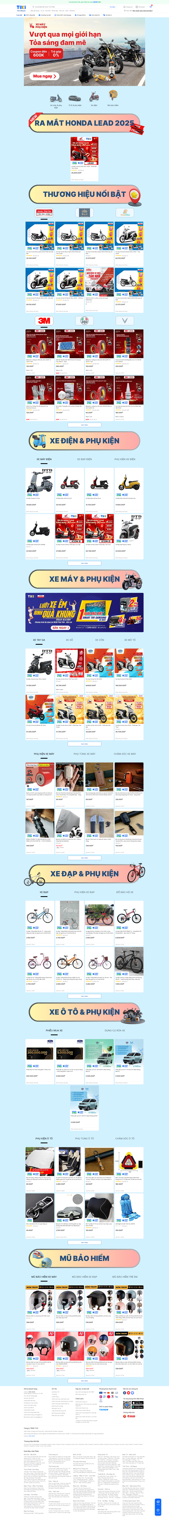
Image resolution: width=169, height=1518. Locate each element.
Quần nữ (60, 1456)
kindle (101, 1444)
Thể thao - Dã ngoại (106, 1460)
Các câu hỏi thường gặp (30, 1396)
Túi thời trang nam (55, 1509)
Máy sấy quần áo (131, 1463)
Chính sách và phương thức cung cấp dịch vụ (86, 1413)
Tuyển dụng (55, 1396)
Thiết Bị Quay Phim (132, 1496)
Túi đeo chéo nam (58, 1511)
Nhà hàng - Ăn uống (107, 1494)
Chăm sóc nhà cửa (34, 1482)
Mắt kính (88, 1463)
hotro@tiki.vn (38, 1414)
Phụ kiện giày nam (57, 1496)
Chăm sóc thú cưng (78, 1503)
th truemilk (44, 1444)
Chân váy (60, 1460)
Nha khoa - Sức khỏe (108, 1496)
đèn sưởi (131, 1503)
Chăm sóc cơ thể (32, 1500)
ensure (58, 1444)
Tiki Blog (54, 1394)
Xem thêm (84, 425)
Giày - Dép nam (54, 1491)
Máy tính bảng (32, 1491)
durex (63, 1444)
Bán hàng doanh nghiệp (58, 1413)
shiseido (26, 1446)
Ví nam (50, 1511)
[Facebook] (124, 1392)
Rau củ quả (30, 1473)
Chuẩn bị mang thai (32, 1466)
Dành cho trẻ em (32, 1479)
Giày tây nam (60, 1493)
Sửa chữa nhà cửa (81, 1489)
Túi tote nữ (59, 1505)
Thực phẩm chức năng (33, 1498)
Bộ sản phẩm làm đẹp (34, 1506)
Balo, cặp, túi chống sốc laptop (84, 1457)
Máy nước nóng (133, 1461)
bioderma (68, 1444)
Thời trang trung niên (58, 1463)
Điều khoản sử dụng (57, 1406)
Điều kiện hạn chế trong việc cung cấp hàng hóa (86, 1404)
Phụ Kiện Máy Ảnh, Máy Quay (130, 1488)
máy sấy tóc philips (134, 1504)
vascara (26, 1444)
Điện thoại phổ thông (33, 1489)
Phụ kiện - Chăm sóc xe (104, 1503)
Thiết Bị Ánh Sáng (133, 1489)
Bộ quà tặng (81, 1511)
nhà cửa (61, 10)
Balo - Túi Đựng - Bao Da (133, 1493)
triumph (91, 1444)
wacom (112, 1444)
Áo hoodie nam (56, 1471)
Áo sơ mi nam (59, 1470)
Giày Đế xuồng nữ (59, 1488)
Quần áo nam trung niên (58, 1476)
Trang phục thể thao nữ (128, 1468)
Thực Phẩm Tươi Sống (31, 1469)
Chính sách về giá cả (81, 1401)
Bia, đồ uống (30, 1478)
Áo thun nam (52, 1468)
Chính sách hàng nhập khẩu (31, 1412)
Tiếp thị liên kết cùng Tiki (59, 1411)
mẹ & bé (48, 10)
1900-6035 (32, 1392)
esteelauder (36, 1444)
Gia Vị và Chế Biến (81, 1506)
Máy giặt (128, 1460)
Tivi (127, 1461)
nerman (106, 1444)
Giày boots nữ (55, 1486)
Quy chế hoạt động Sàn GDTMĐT (85, 1392)
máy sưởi (125, 1503)
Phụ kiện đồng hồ (81, 1472)
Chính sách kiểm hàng (30, 1405)
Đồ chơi (41, 1456)
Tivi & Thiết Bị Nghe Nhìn (108, 1468)
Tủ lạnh (128, 1458)
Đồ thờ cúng (79, 1496)
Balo (74, 1456)
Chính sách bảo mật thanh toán (60, 1399)
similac (131, 1444)
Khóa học (112, 1491)
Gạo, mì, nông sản (33, 1476)
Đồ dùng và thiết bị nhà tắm (84, 1493)
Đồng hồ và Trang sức (80, 1468)
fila (45, 1446)
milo (76, 1444)
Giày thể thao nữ (136, 1479)
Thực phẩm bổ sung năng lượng (133, 1480)
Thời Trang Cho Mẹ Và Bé (31, 1456)
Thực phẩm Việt (38, 1473)
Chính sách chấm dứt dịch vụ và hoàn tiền (86, 1417)
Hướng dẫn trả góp (29, 1410)
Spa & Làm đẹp (110, 1493)
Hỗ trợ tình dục (38, 1506)
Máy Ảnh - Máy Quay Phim (131, 1486)
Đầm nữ (55, 1456)
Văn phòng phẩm (112, 1511)
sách (66, 10)
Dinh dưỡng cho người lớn (34, 1463)
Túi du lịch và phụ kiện (83, 1456)
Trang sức (76, 1471)
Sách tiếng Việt (102, 1511)
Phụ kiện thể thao (133, 1471)
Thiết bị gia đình (39, 1513)
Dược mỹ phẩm (39, 1507)
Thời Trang (113, 1456)
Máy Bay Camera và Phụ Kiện (133, 1496)
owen (53, 1444)
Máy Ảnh (137, 1497)
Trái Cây (26, 1471)
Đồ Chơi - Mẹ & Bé (30, 1454)
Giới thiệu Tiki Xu (56, 1408)
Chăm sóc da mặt (29, 1496)
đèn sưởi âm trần (130, 1514)
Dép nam (57, 1495)
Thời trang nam (54, 1466)
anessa (117, 1444)
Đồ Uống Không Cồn (83, 1509)
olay (126, 1444)
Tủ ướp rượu (140, 1463)
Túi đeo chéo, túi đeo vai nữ (56, 1504)
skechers (81, 1444)
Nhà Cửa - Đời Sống (80, 1486)
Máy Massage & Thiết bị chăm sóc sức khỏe (35, 1500)
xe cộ (42, 10)
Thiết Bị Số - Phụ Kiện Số (106, 1474)
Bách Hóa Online (79, 1501)
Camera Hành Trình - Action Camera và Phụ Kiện (133, 1491)
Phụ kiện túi (66, 1505)
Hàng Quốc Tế (102, 1454)
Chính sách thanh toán (82, 1408)
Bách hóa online (106, 1464)
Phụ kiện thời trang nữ (79, 1463)
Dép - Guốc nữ (61, 1483)
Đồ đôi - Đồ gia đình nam (61, 1473)
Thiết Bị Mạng (83, 1481)
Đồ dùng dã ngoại (134, 1470)
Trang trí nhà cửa (78, 1488)
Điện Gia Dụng (29, 1511)
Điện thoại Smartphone (30, 1488)
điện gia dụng (35, 10)
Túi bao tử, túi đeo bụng (63, 1512)
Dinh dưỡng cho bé (32, 1461)
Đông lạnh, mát (35, 1474)
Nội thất (81, 1491)
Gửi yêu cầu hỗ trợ (29, 1398)
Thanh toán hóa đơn (103, 1491)
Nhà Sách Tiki (102, 1509)
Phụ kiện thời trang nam (83, 1464)
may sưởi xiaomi (131, 1507)
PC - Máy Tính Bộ (81, 1482)
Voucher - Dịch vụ (104, 1489)
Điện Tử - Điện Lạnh (129, 1454)
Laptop (89, 1482)
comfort (136, 1444)
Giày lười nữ (63, 1486)
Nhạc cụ (86, 1496)
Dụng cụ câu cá (130, 1474)
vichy (41, 1446)
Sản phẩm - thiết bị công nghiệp (109, 1466)
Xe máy (103, 1504)
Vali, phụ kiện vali (90, 1458)
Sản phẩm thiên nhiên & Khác (34, 1502)
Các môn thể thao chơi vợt (133, 1477)
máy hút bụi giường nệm (132, 1510)
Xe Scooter (113, 1504)
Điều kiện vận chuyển (58, 1415)
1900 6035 (32, 1436)
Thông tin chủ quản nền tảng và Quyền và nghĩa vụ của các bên (86, 1421)
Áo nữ (50, 1456)
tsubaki (49, 1446)
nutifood (96, 1444)
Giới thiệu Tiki (55, 1392)
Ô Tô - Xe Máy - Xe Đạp (106, 1501)
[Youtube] (128, 1392)
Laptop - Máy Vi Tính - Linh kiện (84, 1476)
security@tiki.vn (37, 1417)
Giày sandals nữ (58, 1485)
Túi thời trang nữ (54, 1501)
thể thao (72, 10)
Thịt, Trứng (33, 1471)
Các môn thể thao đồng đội (133, 1476)
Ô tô (107, 1504)
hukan (37, 1446)
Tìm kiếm (112, 7)
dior (30, 1444)
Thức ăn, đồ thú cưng (33, 1481)
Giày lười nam (52, 1493)
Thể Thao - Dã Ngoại (129, 1466)
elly (73, 1444)
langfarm (32, 1446)
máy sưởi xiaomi (135, 1509)
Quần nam (59, 1468)
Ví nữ (66, 1504)
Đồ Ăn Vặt (79, 1507)
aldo (86, 1444)
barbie (49, 1444)
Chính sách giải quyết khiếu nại (60, 1403)
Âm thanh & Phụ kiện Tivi (129, 1456)
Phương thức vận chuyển (31, 1403)
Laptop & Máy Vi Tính (111, 1466)
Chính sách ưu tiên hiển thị (83, 1410)
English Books (107, 1513)
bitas (140, 1444)
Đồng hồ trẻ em (91, 1472)
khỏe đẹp (55, 10)
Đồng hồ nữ (83, 1471)
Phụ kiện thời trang (79, 1461)
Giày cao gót (52, 1483)
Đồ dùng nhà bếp (29, 1513)
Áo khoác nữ (61, 1458)
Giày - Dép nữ (53, 1481)
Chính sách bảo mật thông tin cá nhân (62, 1401)
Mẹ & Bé (108, 1463)
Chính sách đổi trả (29, 1407)
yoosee (122, 1444)
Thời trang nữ (53, 1454)
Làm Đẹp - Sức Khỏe (31, 1494)
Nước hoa (30, 1506)
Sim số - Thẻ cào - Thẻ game (112, 1497)
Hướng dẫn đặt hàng (29, 1400)
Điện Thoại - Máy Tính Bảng (33, 1486)
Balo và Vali (77, 1454)
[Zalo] (132, 1392)
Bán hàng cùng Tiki (81, 1394)
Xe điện (114, 1503)
